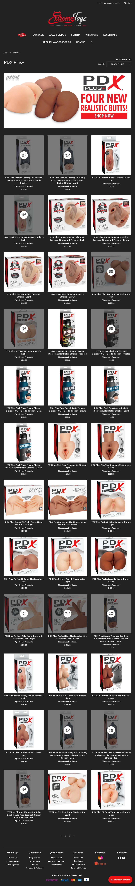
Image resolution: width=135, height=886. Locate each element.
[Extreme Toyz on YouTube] (123, 858)
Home (6, 53)
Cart (129, 3)
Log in (100, 3)
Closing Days (13, 865)
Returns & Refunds (35, 868)
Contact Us (56, 865)
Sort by (101, 64)
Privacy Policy (78, 864)
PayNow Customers (57, 861)
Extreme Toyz (75, 875)
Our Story (12, 858)
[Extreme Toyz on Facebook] (119, 858)
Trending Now (12, 861)
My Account (56, 858)
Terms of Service (78, 868)
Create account (113, 3)
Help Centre (34, 858)
